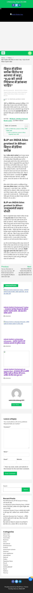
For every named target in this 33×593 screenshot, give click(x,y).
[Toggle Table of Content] (25, 126)
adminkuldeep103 (9, 90)
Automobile (6, 538)
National (5, 557)
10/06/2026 (8, 378)
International (6, 555)
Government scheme (9, 549)
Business (5, 539)
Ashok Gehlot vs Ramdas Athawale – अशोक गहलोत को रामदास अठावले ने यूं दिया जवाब (14, 341)
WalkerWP (22, 588)
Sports (5, 569)
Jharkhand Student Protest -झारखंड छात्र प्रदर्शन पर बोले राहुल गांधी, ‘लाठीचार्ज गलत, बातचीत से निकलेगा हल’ (16, 512)
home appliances (8, 553)
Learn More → (16, 404)
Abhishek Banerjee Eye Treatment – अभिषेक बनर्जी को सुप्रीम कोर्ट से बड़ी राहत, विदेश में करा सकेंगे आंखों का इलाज (15, 518)
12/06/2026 (8, 346)
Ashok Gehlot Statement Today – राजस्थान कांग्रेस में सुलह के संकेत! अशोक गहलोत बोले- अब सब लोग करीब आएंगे (16, 310)
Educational (6, 543)
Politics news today (19, 94)
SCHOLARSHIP (7, 567)
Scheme (5, 565)
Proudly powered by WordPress (14, 587)
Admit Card (6, 534)
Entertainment (7, 545)
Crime (5, 541)
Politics (25, 90)
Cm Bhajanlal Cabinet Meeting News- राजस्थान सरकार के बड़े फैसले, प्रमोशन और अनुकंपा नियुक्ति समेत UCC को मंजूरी (16, 506)
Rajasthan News (8, 561)
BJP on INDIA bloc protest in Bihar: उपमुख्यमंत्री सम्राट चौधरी (17, 133)
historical (5, 551)
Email (6, 459)
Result (5, 563)
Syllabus (5, 571)
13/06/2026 (8, 316)
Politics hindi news (12, 92)
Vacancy (5, 572)
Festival (5, 547)
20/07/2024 (19, 90)
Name (6, 451)
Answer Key (6, 536)
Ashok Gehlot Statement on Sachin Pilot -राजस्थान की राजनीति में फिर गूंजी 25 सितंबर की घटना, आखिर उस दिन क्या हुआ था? (16, 372)
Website (19, 459)
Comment (7, 427)
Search (5, 486)
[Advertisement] (16, 36)
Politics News (10, 94)
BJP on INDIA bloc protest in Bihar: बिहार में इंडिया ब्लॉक (16, 129)
